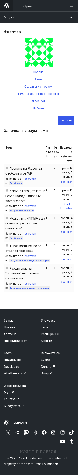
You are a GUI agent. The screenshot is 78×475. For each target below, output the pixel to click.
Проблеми (15, 183)
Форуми (9, 17)
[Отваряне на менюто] (72, 5)
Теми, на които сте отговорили (38, 93)
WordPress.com (17, 386)
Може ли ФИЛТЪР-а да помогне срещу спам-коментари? (25, 223)
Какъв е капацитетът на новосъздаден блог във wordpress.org (25, 196)
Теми (38, 79)
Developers (12, 366)
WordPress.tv (15, 373)
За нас (8, 320)
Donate (48, 366)
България (20, 423)
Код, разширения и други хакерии (29, 260)
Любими (38, 108)
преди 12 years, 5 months (67, 172)
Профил (38, 72)
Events (46, 360)
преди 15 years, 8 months (67, 272)
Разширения (50, 334)
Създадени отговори (38, 86)
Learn (8, 353)
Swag (46, 373)
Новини (9, 327)
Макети (46, 341)
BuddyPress (14, 406)
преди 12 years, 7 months (67, 195)
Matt (9, 392)
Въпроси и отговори (21, 210)
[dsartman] (39, 53)
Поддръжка (12, 360)
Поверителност (15, 341)
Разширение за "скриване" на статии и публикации (22, 273)
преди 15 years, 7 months (67, 250)
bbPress (11, 399)
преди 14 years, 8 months (67, 222)
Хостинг (10, 334)
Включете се (50, 353)
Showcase (48, 320)
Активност (38, 101)
